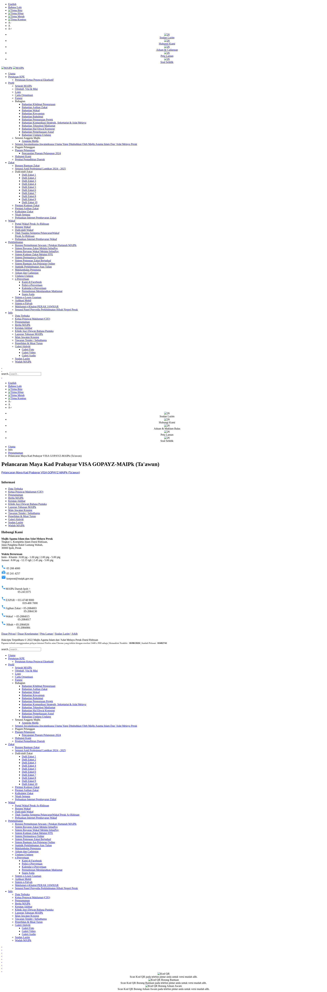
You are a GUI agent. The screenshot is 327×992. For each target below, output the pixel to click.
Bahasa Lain (15, 7)
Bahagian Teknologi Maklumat (38, 125)
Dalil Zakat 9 (29, 199)
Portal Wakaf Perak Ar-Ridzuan (32, 223)
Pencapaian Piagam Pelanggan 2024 (41, 153)
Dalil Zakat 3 (29, 180)
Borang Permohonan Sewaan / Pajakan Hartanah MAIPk (45, 245)
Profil (11, 82)
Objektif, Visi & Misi (26, 89)
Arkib (74, 633)
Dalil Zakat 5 (29, 187)
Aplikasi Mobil (23, 300)
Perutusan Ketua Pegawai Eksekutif (34, 79)
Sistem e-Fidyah (23, 303)
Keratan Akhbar (23, 328)
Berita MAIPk (22, 324)
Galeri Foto (28, 349)
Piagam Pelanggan (25, 150)
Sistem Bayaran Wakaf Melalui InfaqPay (37, 251)
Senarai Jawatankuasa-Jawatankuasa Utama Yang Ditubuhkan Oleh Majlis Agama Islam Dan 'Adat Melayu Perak (76, 144)
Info (10, 312)
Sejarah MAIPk (23, 85)
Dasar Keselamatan (28, 633)
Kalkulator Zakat (24, 211)
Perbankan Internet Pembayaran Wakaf (36, 239)
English (12, 4)
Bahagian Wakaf (31, 110)
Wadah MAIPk (23, 361)
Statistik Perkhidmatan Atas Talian (33, 266)
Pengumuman (22, 321)
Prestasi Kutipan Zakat (27, 205)
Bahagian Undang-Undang (36, 134)
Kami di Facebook (32, 282)
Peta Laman (46, 633)
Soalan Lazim (22, 358)
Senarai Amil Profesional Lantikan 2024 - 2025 (40, 168)
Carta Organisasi (24, 95)
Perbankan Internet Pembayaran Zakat (35, 217)
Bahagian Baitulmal (32, 116)
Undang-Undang (24, 275)
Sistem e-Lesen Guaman (28, 297)
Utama (11, 73)
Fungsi (18, 98)
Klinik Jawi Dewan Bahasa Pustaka (34, 331)
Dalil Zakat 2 (29, 177)
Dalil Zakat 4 (29, 183)
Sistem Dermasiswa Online (29, 257)
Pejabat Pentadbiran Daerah (30, 159)
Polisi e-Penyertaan (32, 285)
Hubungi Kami (23, 156)
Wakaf (11, 220)
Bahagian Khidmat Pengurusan (38, 104)
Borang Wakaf (23, 226)
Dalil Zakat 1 (29, 174)
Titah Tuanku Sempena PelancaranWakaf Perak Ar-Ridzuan (47, 814)
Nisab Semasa (22, 214)
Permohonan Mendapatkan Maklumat (42, 291)
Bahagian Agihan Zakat (34, 107)
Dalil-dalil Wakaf (24, 229)
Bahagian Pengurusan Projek (37, 119)
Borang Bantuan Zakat (27, 165)
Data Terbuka (22, 315)
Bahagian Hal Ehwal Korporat (38, 128)
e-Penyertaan (22, 278)
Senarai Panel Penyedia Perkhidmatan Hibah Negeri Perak (46, 309)
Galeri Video (29, 352)
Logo (18, 92)
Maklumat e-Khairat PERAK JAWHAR (37, 306)
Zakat (11, 162)
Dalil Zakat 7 (29, 193)
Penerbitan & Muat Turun (29, 343)
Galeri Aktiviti (22, 346)
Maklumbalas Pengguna (28, 269)
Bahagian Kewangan (33, 113)
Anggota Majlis (30, 141)
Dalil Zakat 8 (29, 196)
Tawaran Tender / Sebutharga (31, 340)
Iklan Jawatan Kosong (27, 337)
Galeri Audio (29, 355)
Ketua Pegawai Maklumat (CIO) (32, 318)
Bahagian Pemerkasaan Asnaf (38, 131)
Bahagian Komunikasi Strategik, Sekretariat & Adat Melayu (54, 122)
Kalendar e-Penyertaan (34, 288)
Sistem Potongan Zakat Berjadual (33, 260)
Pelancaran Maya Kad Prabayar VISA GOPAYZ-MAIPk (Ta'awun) (40, 472)
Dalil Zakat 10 (29, 202)
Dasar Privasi (8, 633)
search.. (5, 373)
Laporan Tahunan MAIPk (29, 334)
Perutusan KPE (16, 76)
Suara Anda (28, 294)
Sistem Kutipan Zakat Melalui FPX (34, 254)
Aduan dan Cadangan (26, 272)
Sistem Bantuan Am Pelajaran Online (35, 263)
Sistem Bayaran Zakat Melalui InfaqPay (36, 248)
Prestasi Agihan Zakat (26, 208)
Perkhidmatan (15, 242)
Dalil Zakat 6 (29, 190)
